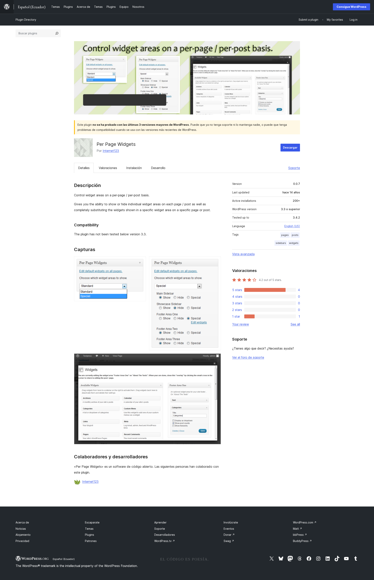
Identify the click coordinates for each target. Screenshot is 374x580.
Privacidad (22, 541)
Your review (240, 324)
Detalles (84, 168)
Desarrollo (158, 168)
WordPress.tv (164, 541)
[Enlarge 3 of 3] (216, 359)
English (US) (292, 226)
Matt (297, 528)
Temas (89, 528)
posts (295, 235)
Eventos (229, 528)
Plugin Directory (26, 19)
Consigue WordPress (351, 6)
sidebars (281, 243)
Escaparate (92, 522)
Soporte (294, 168)
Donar (229, 534)
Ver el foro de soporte (248, 357)
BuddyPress (302, 541)
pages (285, 235)
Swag (229, 541)
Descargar (290, 147)
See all (295, 324)
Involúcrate (231, 522)
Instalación (134, 168)
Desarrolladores (164, 534)
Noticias (21, 528)
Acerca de (22, 522)
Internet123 (111, 151)
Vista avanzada (243, 254)
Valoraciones (108, 168)
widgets (293, 243)
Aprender (160, 522)
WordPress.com (305, 522)
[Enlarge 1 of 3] (141, 262)
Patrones (91, 541)
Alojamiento (23, 534)
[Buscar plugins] (57, 33)
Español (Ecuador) (64, 559)
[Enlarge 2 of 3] (216, 262)
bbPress (300, 534)
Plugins (89, 534)
